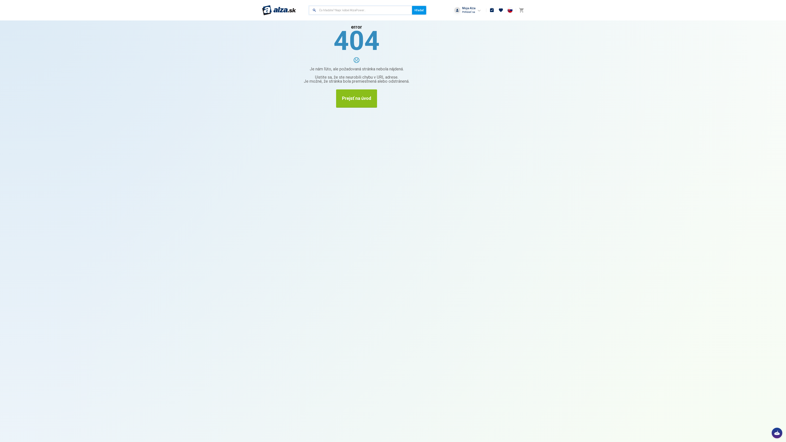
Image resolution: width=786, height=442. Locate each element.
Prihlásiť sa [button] (468, 12)
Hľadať (419, 10)
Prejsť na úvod (356, 98)
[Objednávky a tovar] (491, 10)
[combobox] (360, 10)
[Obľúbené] (500, 10)
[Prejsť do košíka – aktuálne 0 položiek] (521, 10)
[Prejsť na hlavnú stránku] (279, 10)
